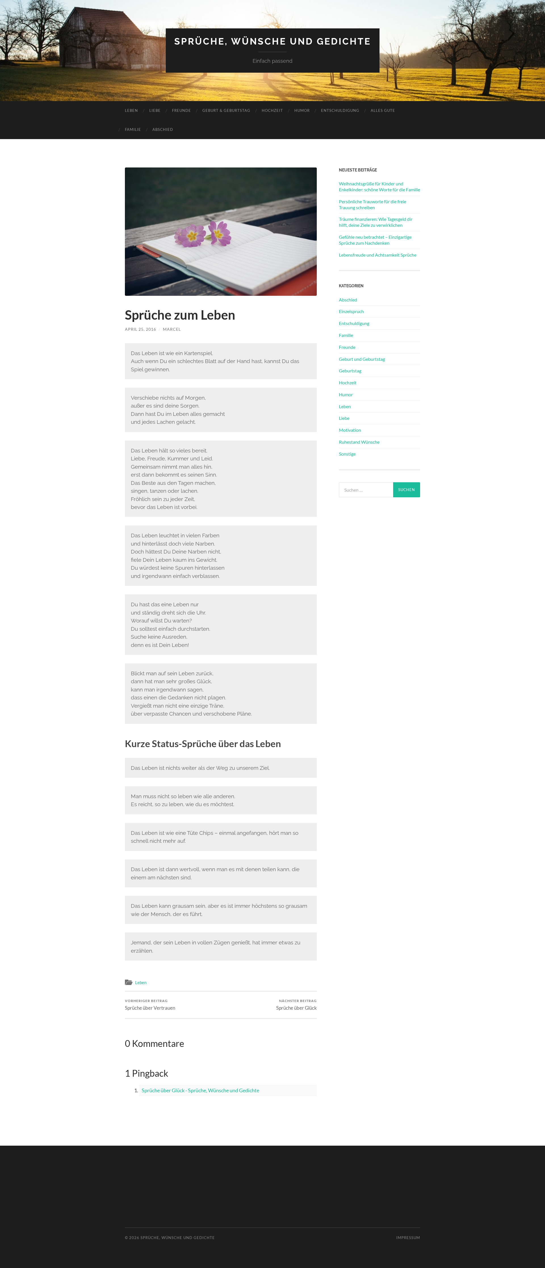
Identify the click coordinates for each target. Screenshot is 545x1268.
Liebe (155, 110)
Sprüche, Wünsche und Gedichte (272, 41)
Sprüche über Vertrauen (150, 1005)
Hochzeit (272, 110)
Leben (131, 110)
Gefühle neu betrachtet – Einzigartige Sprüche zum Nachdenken (375, 240)
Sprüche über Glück (296, 1005)
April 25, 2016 (140, 329)
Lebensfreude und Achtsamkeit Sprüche (377, 254)
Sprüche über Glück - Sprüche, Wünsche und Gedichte (200, 1090)
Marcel (172, 329)
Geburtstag (350, 370)
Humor (302, 110)
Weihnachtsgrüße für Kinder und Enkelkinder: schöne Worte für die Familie (379, 186)
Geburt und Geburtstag (362, 359)
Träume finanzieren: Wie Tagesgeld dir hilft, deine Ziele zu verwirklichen (375, 222)
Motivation (350, 430)
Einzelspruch (351, 311)
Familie (133, 129)
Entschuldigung (340, 110)
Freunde (181, 110)
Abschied (162, 129)
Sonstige (347, 453)
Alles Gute (383, 110)
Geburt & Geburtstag (226, 110)
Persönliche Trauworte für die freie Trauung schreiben (372, 204)
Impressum (408, 1237)
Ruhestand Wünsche (359, 442)
